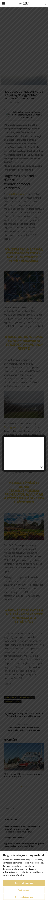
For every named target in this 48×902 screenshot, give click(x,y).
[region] (24, 876)
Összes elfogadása (24, 883)
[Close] (46, 852)
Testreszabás (24, 890)
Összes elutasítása (24, 897)
